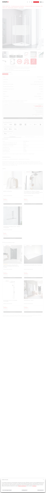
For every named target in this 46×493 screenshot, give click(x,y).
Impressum (34, 485)
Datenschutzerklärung (22, 485)
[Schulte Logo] (5, 2)
